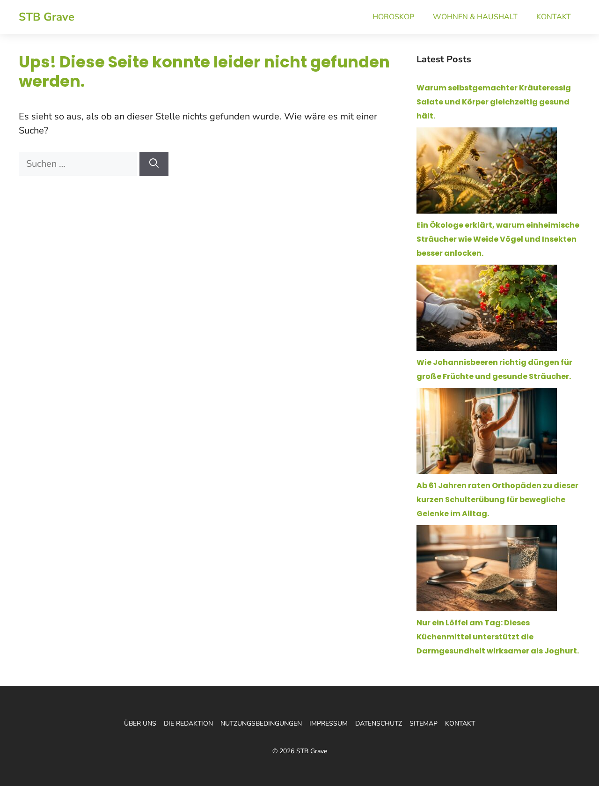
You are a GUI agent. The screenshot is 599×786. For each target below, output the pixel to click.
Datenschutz (378, 723)
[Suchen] (153, 164)
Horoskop (393, 17)
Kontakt (553, 17)
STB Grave (46, 16)
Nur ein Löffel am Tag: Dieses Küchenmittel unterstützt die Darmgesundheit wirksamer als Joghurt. (497, 636)
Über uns (140, 723)
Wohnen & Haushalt (475, 17)
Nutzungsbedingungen (261, 723)
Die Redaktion (188, 723)
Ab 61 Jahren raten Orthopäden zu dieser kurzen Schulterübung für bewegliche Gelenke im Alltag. (497, 499)
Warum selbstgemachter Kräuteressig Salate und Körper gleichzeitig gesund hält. (493, 101)
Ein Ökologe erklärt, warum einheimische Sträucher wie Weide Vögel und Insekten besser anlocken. (497, 239)
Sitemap (423, 723)
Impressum (328, 723)
